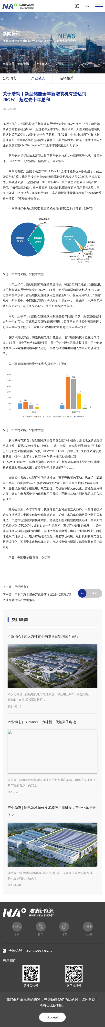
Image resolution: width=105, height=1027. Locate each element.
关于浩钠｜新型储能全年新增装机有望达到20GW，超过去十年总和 (62, 64)
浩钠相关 (67, 78)
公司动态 (9, 78)
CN (86, 6)
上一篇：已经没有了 (16, 587)
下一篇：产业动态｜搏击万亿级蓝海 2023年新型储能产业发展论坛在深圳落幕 (37, 597)
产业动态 (42, 64)
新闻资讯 (23, 64)
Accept (52, 1017)
